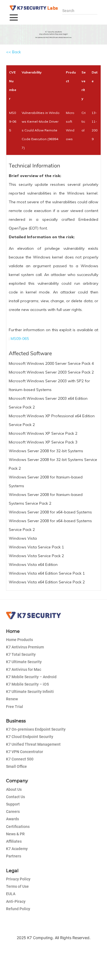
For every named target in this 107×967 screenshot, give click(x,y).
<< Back (13, 51)
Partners (13, 856)
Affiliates (14, 841)
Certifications (18, 826)
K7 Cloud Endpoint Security (29, 736)
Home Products (19, 639)
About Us (14, 789)
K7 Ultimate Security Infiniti (30, 691)
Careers (13, 811)
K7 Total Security (21, 654)
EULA (10, 894)
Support (13, 804)
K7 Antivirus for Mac (23, 669)
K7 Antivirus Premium (25, 647)
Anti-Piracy (16, 901)
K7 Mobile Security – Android (31, 677)
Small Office (16, 766)
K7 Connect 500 (19, 759)
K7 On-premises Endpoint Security (36, 729)
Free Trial (14, 706)
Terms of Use (17, 886)
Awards (12, 819)
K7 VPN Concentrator (24, 752)
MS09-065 (20, 338)
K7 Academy (17, 849)
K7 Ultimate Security (24, 662)
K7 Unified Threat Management (33, 744)
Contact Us (15, 797)
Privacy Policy (18, 879)
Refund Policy (18, 909)
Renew (12, 699)
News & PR (15, 834)
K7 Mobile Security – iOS (27, 684)
